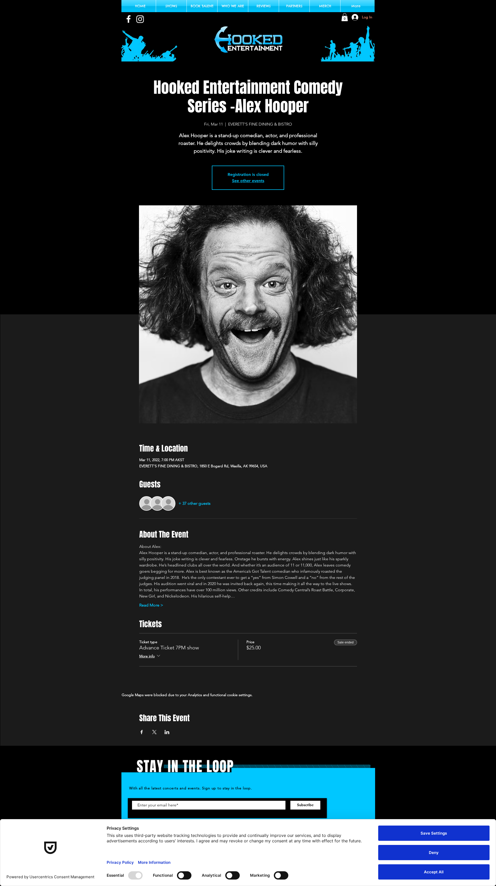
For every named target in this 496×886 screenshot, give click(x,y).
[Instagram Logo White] (140, 19)
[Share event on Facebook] (141, 732)
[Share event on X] (154, 732)
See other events (248, 180)
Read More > (151, 605)
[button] (344, 17)
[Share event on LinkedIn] (167, 732)
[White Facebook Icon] (128, 19)
